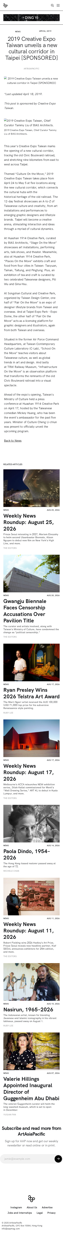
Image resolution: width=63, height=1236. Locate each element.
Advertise (47, 1207)
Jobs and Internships (20, 1213)
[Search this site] (52, 5)
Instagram (16, 1207)
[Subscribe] (58, 1159)
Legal (40, 1213)
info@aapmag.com (11, 1228)
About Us (32, 1207)
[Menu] (58, 5)
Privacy (51, 1213)
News (17, 31)
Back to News (13, 440)
